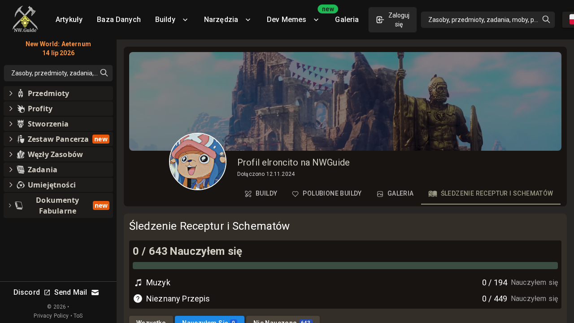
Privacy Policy (51, 316)
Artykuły (69, 19)
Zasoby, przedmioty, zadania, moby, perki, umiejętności (491, 19)
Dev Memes (297, 16)
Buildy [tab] (266, 193)
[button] (58, 93)
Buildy (165, 19)
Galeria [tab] (400, 193)
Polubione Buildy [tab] (332, 193)
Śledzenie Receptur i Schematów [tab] (497, 193)
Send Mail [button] (70, 292)
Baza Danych (119, 19)
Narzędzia (221, 19)
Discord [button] (26, 292)
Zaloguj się (398, 20)
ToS (78, 316)
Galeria (347, 19)
